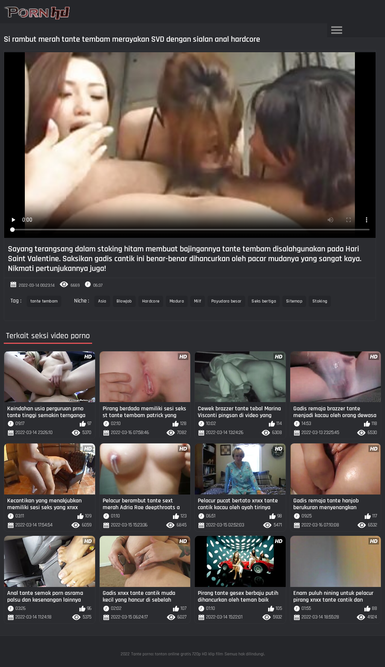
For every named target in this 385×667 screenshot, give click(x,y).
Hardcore (150, 301)
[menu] (336, 30)
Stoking (319, 301)
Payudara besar (226, 301)
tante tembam (44, 301)
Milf (197, 301)
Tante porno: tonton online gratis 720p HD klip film (177, 654)
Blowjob (124, 301)
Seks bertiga (264, 301)
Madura (177, 301)
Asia (102, 301)
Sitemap (294, 301)
